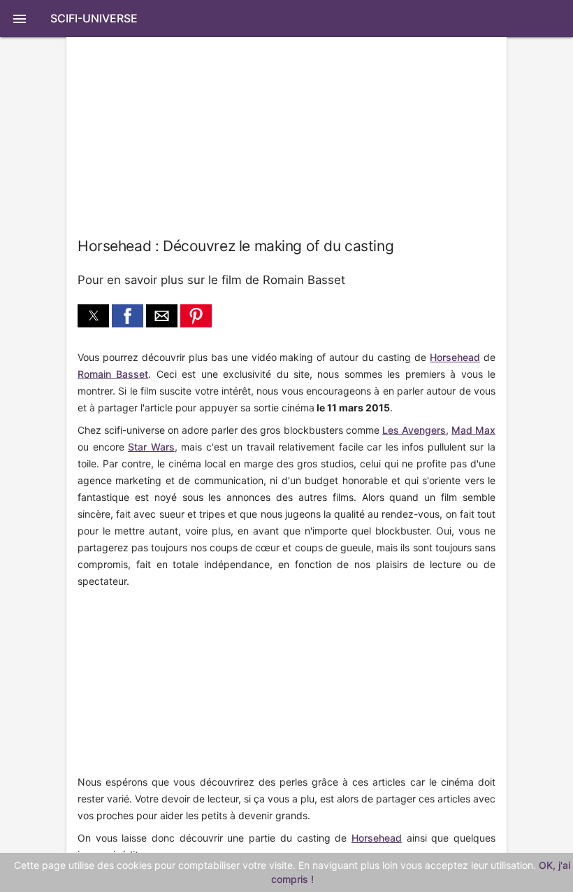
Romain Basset (113, 374)
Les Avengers (414, 430)
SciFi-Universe (94, 18)
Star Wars (151, 447)
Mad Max (473, 430)
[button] (286, 18)
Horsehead (455, 357)
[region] (171, 682)
